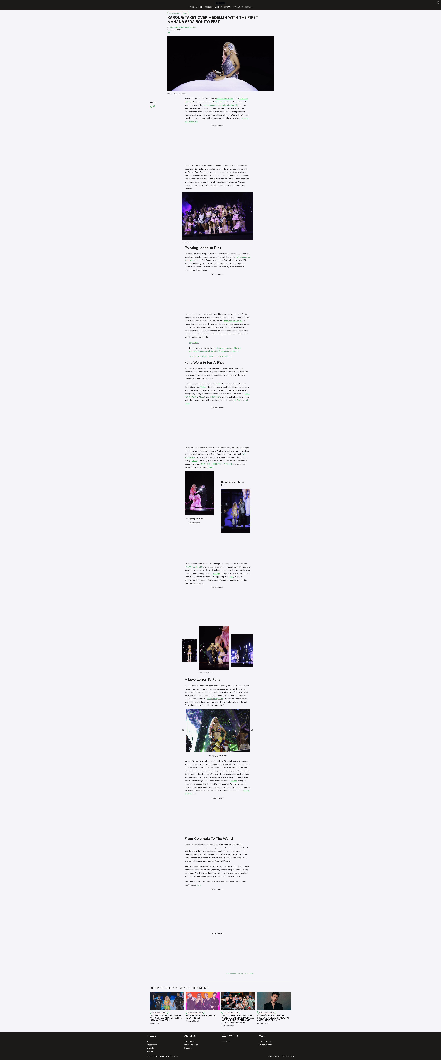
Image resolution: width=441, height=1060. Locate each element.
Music (191, 7)
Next (252, 730)
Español (248, 7)
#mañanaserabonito (225, 348)
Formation (238, 7)
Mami (211, 467)
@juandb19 (194, 342)
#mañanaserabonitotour (228, 351)
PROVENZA (215, 397)
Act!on (199, 7)
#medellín (193, 351)
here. (199, 885)
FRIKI (231, 576)
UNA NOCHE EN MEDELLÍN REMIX (216, 464)
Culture (208, 7)
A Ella (237, 400)
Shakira (203, 387)
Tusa (202, 397)
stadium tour (219, 102)
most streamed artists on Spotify (216, 105)
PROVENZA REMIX (193, 567)
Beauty (227, 7)
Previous (183, 730)
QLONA (216, 573)
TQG (218, 384)
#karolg (237, 348)
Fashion (218, 7)
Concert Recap (237, 973)
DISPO (194, 460)
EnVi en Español (174, 13)
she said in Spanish (215, 698)
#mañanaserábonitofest (208, 351)
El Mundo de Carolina (233, 320)
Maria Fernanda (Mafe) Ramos (183, 27)
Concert (229, 973)
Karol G (234, 105)
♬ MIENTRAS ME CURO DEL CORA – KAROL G (210, 356)
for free (234, 780)
